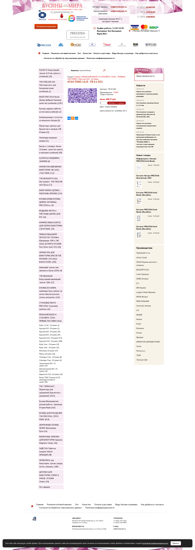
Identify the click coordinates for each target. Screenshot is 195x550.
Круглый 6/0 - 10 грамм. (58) (49, 332)
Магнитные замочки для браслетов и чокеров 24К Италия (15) (50, 129)
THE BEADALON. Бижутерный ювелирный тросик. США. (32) (49, 279)
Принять (175, 543)
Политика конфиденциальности (100, 58)
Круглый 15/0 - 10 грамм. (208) (50, 341)
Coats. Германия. (142, 274)
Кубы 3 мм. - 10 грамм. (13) (49, 344)
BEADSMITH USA (142, 270)
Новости (140, 85)
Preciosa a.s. (141, 351)
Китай (138, 324)
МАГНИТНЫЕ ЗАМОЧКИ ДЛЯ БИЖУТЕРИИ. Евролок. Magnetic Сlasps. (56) (51, 439)
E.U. (137, 283)
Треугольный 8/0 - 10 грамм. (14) (47, 364)
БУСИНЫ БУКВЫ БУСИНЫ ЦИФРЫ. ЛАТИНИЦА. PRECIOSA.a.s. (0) (49, 202)
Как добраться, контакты (146, 53)
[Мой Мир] (76, 118)
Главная (45, 53)
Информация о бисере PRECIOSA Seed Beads (146, 159)
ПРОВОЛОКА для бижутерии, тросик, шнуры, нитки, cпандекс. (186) (51, 463)
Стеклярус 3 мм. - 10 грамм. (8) (50, 357)
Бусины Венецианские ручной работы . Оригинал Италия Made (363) (50, 404)
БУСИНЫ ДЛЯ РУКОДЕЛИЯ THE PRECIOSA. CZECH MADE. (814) (50, 416)
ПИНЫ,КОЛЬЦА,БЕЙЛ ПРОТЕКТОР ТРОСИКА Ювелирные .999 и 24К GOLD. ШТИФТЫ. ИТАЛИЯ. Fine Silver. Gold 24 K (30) (50, 240)
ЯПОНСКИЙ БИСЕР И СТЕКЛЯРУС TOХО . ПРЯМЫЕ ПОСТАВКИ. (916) (50, 317)
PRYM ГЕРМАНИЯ (142, 301)
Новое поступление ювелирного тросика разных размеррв (147, 94)
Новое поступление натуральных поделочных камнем (146, 125)
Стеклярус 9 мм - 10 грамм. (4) (50, 360)
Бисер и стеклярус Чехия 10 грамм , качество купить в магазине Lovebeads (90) (51, 149)
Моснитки (140, 328)
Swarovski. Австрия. (143, 306)
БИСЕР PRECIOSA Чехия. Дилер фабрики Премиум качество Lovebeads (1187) (51, 100)
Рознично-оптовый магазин (63, 53)
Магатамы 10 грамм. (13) (48, 351)
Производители (144, 248)
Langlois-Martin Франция (145, 292)
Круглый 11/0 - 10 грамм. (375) (50, 338)
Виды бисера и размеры (122, 53)
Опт (79, 53)
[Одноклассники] (72, 118)
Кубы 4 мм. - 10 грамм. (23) (49, 347)
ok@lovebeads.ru (119, 7)
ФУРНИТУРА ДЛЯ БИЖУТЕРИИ (148, 342)
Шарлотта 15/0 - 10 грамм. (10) (50, 374)
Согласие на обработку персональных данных (64, 58)
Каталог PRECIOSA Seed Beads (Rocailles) (146, 193)
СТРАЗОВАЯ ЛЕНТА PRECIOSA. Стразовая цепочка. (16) (48, 306)
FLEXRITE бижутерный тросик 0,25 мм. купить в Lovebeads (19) (49, 73)
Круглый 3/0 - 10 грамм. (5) (49, 328)
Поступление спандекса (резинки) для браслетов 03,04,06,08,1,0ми (145, 114)
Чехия (138, 346)
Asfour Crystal (141, 257)
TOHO (138, 355)
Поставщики (44, 487)
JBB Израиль (141, 288)
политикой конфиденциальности (155, 543)
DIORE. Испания (142, 279)
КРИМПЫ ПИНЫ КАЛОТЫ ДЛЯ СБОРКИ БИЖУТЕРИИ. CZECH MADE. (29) (50, 225)
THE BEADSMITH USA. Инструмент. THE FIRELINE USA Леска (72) (50, 181)
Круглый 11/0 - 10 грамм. (89, 79)
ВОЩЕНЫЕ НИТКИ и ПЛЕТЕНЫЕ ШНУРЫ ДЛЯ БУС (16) (49, 213)
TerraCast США (142, 360)
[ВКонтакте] (69, 118)
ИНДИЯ (139, 315)
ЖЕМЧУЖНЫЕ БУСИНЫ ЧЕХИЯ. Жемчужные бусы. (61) (49, 428)
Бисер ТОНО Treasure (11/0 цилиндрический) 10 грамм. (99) (49, 379)
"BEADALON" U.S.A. (143, 253)
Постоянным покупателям (46, 26)
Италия (139, 319)
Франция (139, 337)
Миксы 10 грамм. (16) (47, 354)
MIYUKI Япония (142, 297)
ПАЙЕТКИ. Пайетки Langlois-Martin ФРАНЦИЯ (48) (47, 451)
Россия (139, 333)
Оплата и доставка (101, 53)
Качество (87, 53)
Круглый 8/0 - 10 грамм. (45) (49, 335)
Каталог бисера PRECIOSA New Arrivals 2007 (147, 176)
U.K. (137, 310)
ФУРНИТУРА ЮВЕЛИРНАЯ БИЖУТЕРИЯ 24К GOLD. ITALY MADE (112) (50, 169)
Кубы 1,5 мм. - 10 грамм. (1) (49, 325)
